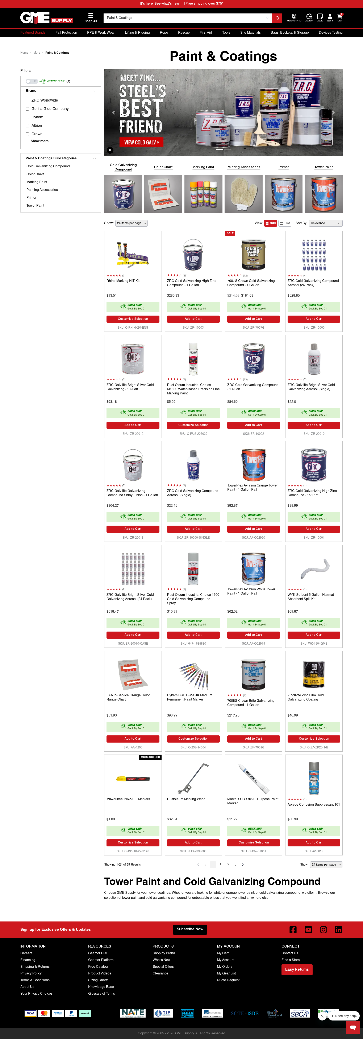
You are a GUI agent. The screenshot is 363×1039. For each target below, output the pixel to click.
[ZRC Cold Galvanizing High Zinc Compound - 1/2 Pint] (313, 464)
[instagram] (323, 930)
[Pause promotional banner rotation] (110, 150)
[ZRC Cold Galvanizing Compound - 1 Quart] (253, 358)
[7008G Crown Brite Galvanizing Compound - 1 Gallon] (253, 674)
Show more (40, 141)
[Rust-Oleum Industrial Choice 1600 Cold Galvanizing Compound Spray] (193, 568)
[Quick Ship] (32, 81)
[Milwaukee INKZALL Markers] (132, 777)
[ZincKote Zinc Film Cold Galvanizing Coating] (313, 674)
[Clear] (267, 18)
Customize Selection (133, 319)
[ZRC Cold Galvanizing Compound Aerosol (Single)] (193, 464)
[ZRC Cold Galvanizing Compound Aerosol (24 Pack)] (313, 254)
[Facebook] (293, 930)
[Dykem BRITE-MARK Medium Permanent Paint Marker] (193, 674)
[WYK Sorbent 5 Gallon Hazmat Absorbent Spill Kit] (313, 568)
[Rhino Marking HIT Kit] (132, 254)
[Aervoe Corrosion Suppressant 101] (313, 777)
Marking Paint (36, 182)
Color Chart (35, 174)
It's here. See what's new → (161, 4)
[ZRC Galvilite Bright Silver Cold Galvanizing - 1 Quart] (132, 358)
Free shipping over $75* (204, 4)
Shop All (91, 18)
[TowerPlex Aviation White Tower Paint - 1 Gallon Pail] (253, 568)
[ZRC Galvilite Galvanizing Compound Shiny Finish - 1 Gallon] (132, 464)
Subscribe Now (190, 929)
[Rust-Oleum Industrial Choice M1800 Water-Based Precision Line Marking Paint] (193, 358)
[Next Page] (235, 864)
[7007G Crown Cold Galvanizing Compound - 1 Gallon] (253, 254)
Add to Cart (193, 319)
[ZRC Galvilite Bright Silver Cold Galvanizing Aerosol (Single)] (313, 358)
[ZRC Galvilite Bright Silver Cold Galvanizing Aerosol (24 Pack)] (132, 568)
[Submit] (277, 18)
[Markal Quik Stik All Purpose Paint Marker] (253, 777)
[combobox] (193, 18)
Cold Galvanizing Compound (48, 166)
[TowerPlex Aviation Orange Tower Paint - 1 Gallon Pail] (253, 464)
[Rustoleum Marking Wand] (193, 777)
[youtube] (308, 930)
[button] (68, 81)
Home (24, 52)
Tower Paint (35, 206)
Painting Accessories (42, 190)
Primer (31, 198)
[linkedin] (339, 930)
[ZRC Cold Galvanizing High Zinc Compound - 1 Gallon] (193, 254)
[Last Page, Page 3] (243, 864)
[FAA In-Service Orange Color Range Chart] (132, 674)
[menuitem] (294, 21)
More (36, 52)
